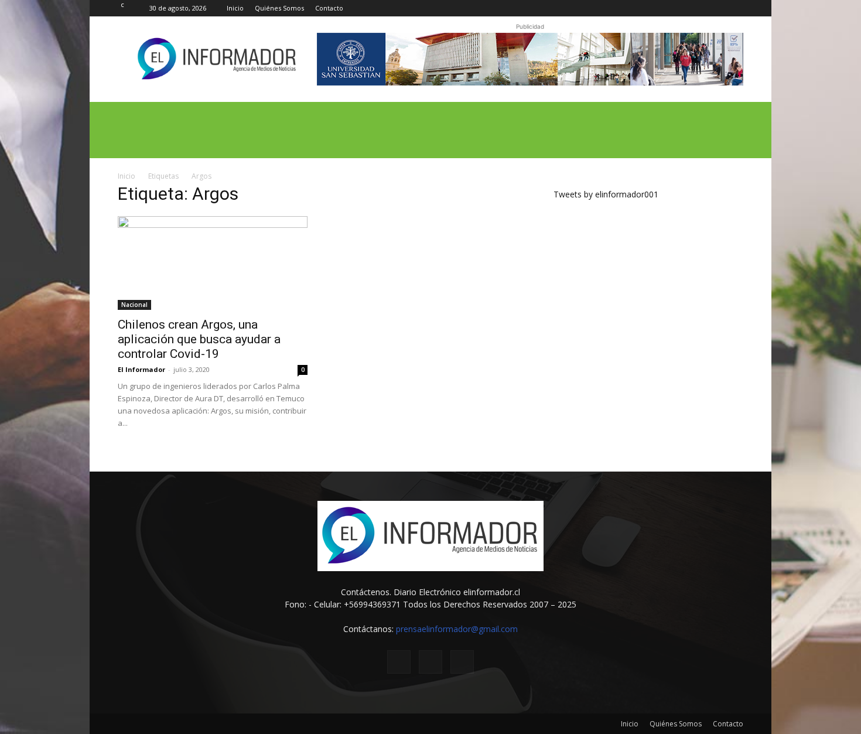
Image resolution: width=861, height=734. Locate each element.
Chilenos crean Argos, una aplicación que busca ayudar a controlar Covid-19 (199, 339)
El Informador (141, 369)
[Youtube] (734, 8)
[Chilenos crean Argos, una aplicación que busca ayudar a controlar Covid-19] (213, 263)
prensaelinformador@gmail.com (457, 628)
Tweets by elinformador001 (606, 194)
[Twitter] (715, 8)
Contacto (329, 8)
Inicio (235, 8)
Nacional (134, 305)
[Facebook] (696, 8)
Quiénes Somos (279, 8)
